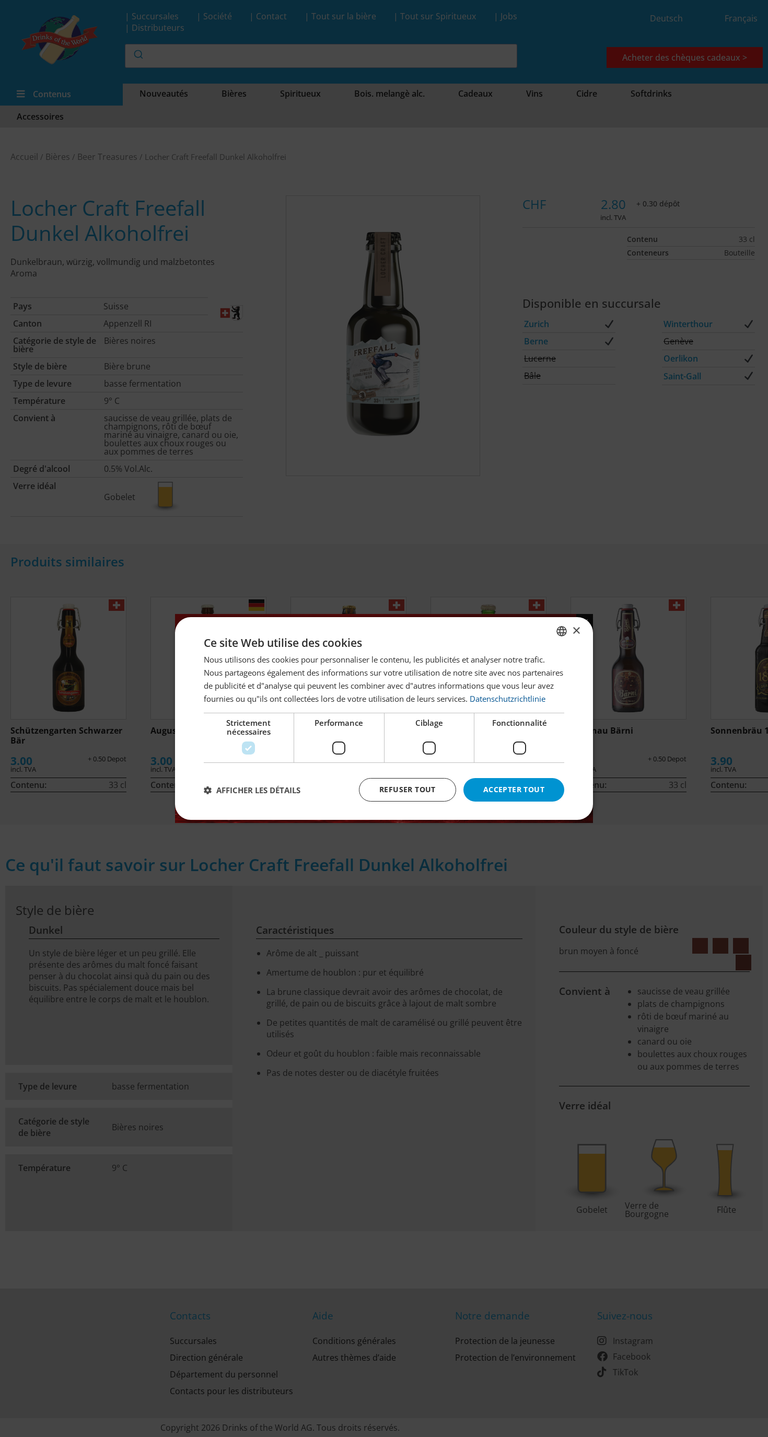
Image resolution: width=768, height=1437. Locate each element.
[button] (252, 790)
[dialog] (384, 718)
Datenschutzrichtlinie (507, 698)
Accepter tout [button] (513, 789)
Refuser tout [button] (407, 789)
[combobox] (561, 631)
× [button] (576, 630)
